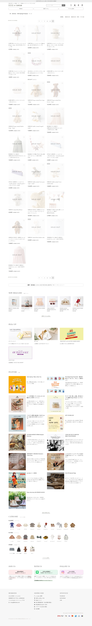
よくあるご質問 (39, 596)
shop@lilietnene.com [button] (15, 602)
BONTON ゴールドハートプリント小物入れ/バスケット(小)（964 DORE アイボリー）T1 (17, 73)
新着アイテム (46, 8)
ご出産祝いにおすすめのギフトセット (41, 343)
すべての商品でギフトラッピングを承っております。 (19, 343)
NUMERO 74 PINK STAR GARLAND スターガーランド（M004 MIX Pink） (36, 156)
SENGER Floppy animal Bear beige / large (36, 101)
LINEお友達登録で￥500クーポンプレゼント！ (46, 572)
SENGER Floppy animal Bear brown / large (54, 101)
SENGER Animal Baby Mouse (15, 209)
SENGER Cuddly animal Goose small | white (54, 182)
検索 (64, 5)
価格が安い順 (67, 16)
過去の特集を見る (46, 512)
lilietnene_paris (75, 577)
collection (14, 13)
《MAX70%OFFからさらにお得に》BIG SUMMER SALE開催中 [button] (46, 1)
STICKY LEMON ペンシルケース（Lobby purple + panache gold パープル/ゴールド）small (17, 183)
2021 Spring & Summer (22, 13)
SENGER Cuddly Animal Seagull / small (36, 127)
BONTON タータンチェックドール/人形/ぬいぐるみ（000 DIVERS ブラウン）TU (17, 45)
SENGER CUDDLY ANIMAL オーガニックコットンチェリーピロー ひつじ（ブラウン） (17, 239)
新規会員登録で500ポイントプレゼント (20, 572)
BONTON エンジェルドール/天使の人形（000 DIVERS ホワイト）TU (36, 44)
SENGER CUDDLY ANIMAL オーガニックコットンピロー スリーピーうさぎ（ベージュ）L (36, 211)
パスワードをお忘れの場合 (41, 606)
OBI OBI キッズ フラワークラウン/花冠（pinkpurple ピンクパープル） (36, 72)
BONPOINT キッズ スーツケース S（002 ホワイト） (16, 101)
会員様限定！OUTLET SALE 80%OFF (16, 362)
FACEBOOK (62, 596)
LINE (61, 600)
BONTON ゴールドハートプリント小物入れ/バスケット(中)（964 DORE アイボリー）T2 (55, 45)
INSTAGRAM (63, 598)
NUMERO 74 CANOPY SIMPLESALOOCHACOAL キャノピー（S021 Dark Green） (17, 156)
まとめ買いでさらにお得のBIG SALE (67, 343)
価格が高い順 (73, 16)
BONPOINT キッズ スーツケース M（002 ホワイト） (55, 72)
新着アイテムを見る (46, 316)
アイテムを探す (71, 8)
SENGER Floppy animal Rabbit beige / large (16, 127)
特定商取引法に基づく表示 (41, 604)
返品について (39, 600)
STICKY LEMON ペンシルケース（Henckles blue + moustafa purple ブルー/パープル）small (55, 156)
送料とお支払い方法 (40, 598)
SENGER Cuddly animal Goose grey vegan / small (36, 182)
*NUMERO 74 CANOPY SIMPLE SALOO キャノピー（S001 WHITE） (55, 238)
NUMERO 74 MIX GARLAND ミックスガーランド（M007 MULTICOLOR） (55, 211)
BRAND (20, 8)
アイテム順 (82, 16)
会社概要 (38, 608)
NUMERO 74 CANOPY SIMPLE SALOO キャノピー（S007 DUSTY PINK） (17, 267)
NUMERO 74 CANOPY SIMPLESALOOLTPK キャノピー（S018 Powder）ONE (54, 128)
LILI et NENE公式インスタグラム (71, 572)
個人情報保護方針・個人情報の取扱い (44, 602)
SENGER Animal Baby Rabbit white (36, 237)
